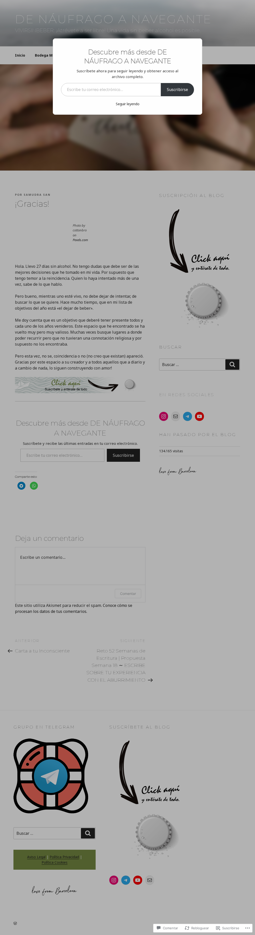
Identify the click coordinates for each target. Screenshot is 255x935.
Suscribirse (177, 89)
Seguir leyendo (127, 103)
